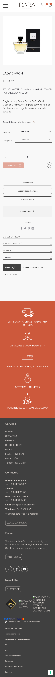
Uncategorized (36, 89)
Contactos (9, 661)
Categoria (7, 141)
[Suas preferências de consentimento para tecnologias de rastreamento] (50, 672)
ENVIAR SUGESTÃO (27, 211)
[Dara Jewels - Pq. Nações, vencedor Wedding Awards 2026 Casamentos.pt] (41, 604)
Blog (6, 650)
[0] (50, 6)
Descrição (11, 267)
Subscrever (13, 589)
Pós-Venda (11, 431)
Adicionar (11, 165)
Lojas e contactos (17, 522)
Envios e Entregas (14, 454)
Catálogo (11, 274)
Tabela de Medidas (33, 267)
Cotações (8, 672)
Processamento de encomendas (17, 639)
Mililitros (6, 132)
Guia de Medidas (13, 445)
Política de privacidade (13, 628)
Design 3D (10, 440)
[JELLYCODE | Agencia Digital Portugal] (6, 621)
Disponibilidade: (10, 122)
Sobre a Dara (14, 557)
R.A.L (7, 645)
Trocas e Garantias (15, 463)
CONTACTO (8, 257)
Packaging (10, 449)
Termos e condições (12, 634)
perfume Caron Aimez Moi (15, 93)
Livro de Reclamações (13, 656)
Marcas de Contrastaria (14, 666)
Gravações (11, 436)
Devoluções (11, 458)
